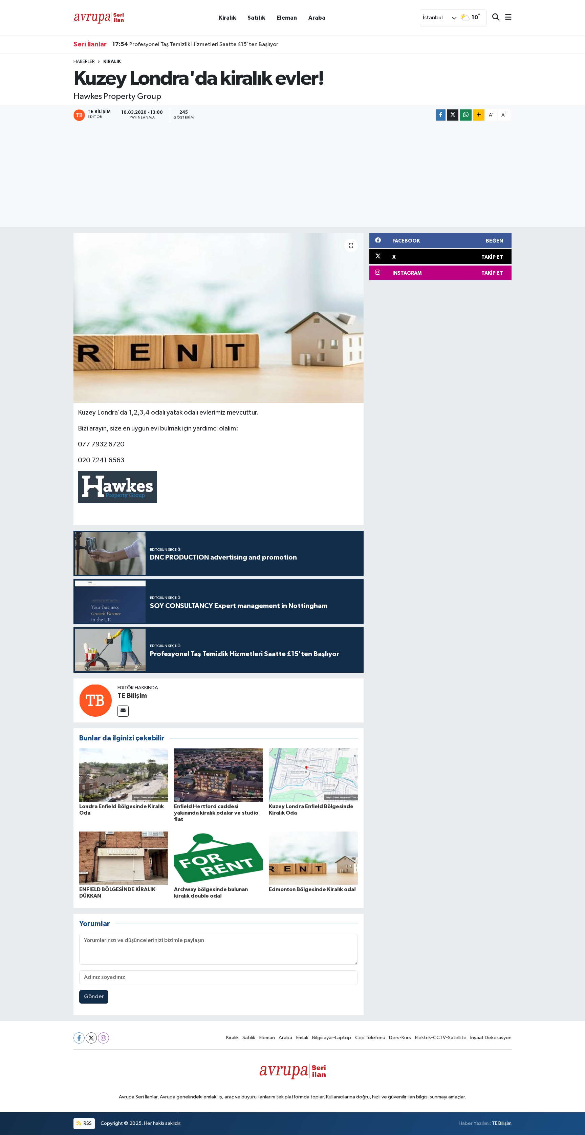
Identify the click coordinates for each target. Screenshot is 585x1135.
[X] (91, 1038)
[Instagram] (103, 1038)
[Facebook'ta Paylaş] (441, 115)
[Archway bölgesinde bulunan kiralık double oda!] (218, 858)
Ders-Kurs (400, 1037)
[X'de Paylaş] (452, 115)
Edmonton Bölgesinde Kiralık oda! (312, 889)
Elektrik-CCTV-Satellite (441, 1037)
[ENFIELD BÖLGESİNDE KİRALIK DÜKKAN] (123, 858)
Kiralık (227, 18)
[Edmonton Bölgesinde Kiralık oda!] (313, 858)
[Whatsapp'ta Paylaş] (466, 115)
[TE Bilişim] (95, 700)
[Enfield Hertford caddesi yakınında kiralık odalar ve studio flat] (218, 775)
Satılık (256, 18)
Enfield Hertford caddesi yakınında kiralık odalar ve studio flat (216, 813)
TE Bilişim (132, 695)
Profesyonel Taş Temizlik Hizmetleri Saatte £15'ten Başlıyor (195, 44)
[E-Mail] (123, 711)
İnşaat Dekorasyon (491, 1037)
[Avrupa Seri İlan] (98, 17)
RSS (87, 1123)
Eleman (287, 18)
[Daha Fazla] (478, 115)
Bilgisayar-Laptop (331, 1037)
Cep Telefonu (370, 1037)
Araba (316, 18)
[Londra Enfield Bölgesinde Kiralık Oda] (123, 775)
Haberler (84, 61)
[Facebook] (79, 1038)
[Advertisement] (292, 175)
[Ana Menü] (505, 17)
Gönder (94, 997)
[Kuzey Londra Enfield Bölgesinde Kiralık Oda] (313, 775)
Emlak (302, 1037)
